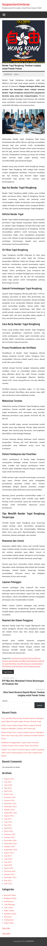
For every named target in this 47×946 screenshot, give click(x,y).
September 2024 (10, 849)
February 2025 (9, 834)
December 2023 (10, 877)
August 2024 (9, 852)
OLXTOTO (30, 941)
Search (4, 701)
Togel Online (8, 672)
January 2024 (9, 874)
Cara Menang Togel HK (19, 658)
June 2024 (8, 859)
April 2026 (8, 791)
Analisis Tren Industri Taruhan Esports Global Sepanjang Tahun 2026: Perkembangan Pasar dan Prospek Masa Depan (22, 752)
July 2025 (7, 819)
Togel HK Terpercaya (24, 664)
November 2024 (10, 843)
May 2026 (8, 788)
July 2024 (7, 856)
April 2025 (8, 828)
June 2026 (8, 785)
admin (16, 74)
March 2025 (8, 831)
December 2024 (10, 840)
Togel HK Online (10, 664)
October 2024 (9, 846)
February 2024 (9, 871)
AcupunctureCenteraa (16, 4)
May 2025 (8, 825)
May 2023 (8, 880)
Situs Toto (6, 928)
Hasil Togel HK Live (33, 658)
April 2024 (8, 865)
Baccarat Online (10, 895)
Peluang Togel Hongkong (10, 661)
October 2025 (9, 809)
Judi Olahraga (9, 904)
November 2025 (10, 806)
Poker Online (9, 910)
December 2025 (10, 803)
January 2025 (9, 837)
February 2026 (9, 797)
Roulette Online (10, 913)
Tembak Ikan (9, 920)
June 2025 (8, 822)
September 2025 (10, 812)
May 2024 (8, 862)
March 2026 (8, 794)
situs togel (6, 933)
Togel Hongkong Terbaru (32, 666)
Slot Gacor (8, 917)
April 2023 (8, 883)
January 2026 (9, 800)
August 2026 (9, 779)
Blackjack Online (10, 898)
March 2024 (8, 868)
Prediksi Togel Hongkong (28, 661)
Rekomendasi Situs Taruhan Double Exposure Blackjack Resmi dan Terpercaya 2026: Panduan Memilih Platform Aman (22, 735)
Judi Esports (8, 901)
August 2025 (9, 816)
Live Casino (8, 907)
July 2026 (7, 782)
